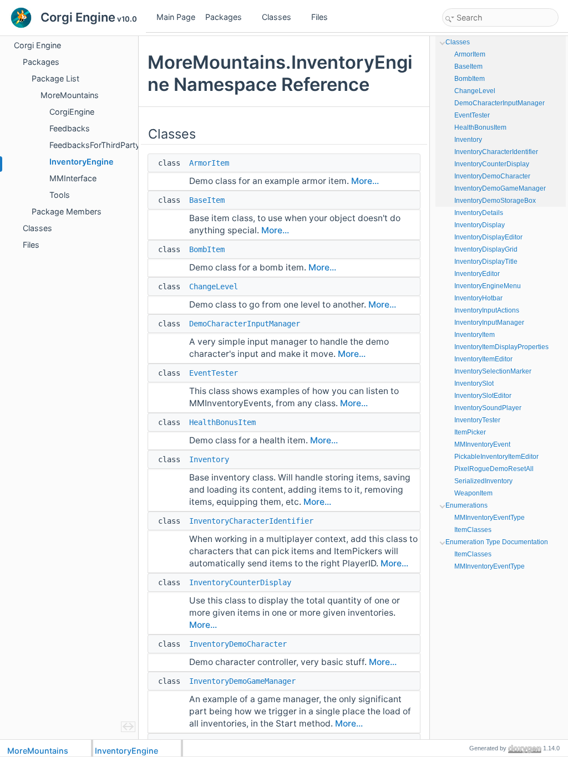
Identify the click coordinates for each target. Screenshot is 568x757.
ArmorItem (209, 162)
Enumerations (466, 505)
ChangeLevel (213, 286)
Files (319, 17)
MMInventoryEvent (482, 444)
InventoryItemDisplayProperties (501, 347)
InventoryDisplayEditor (488, 237)
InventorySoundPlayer (487, 408)
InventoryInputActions (486, 310)
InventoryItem (474, 335)
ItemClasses (472, 530)
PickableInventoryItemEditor (496, 457)
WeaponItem (473, 493)
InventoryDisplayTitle (486, 261)
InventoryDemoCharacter (238, 644)
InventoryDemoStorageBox (495, 200)
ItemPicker (470, 432)
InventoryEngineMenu (487, 286)
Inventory (209, 459)
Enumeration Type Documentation (496, 542)
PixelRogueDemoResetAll (494, 469)
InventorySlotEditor (482, 396)
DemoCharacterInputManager (244, 323)
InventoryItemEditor (483, 359)
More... (365, 181)
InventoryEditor (477, 274)
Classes (276, 17)
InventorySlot (474, 383)
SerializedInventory (483, 481)
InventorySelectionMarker (492, 371)
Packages (223, 17)
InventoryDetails (478, 213)
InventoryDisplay (479, 225)
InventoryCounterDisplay (240, 582)
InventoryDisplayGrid (486, 249)
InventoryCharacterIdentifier (251, 520)
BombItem (207, 249)
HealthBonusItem (222, 422)
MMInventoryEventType (489, 517)
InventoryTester (477, 420)
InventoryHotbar (478, 298)
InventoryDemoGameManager (242, 681)
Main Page (175, 17)
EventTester (213, 373)
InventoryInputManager (489, 322)
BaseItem (207, 200)
